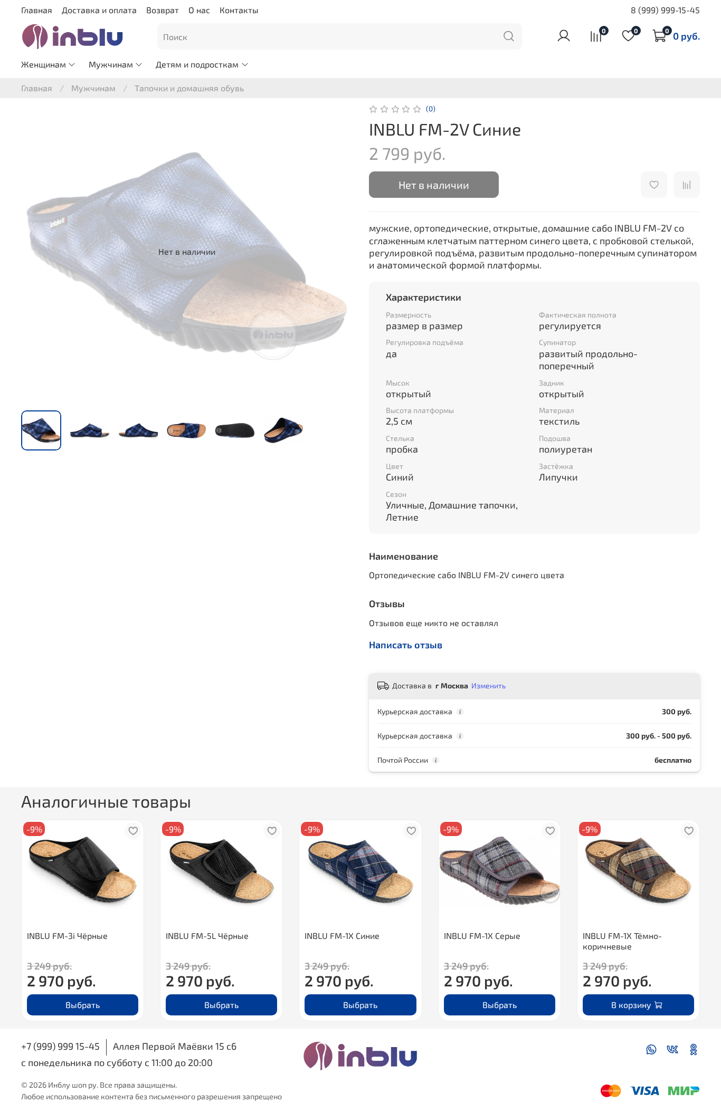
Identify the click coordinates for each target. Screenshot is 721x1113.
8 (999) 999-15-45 (665, 10)
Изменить (488, 685)
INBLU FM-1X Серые (482, 935)
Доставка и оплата (99, 10)
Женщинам (43, 64)
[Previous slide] (38, 251)
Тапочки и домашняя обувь (189, 88)
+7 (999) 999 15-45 (60, 1046)
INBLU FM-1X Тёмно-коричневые (622, 940)
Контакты (239, 10)
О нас (199, 10)
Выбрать (82, 1005)
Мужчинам (111, 64)
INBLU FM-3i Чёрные (67, 935)
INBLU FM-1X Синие (342, 935)
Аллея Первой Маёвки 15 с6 (174, 1046)
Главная (36, 10)
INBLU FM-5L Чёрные (207, 935)
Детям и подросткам (197, 64)
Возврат (162, 10)
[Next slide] (335, 251)
